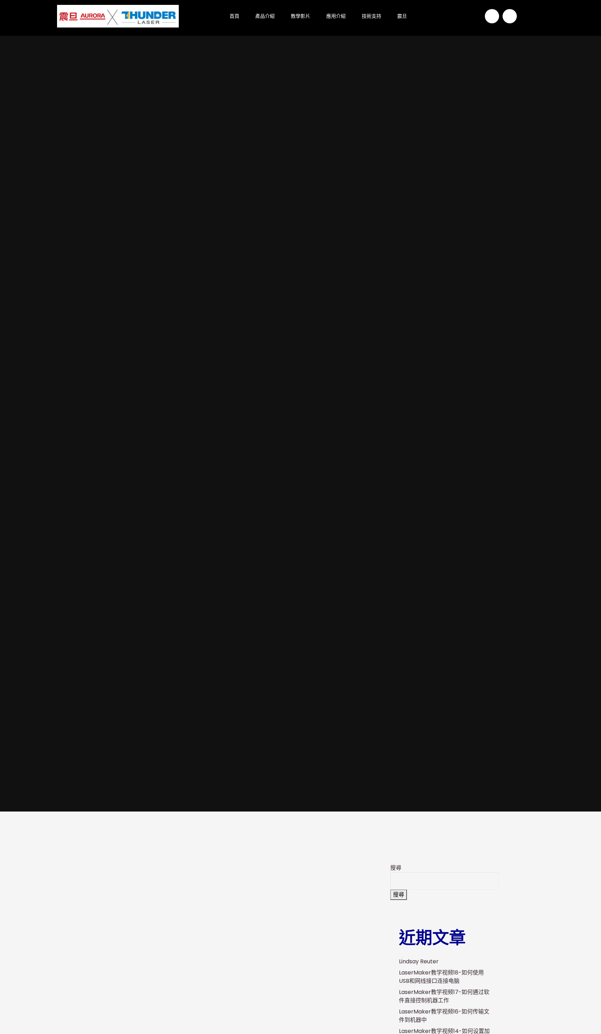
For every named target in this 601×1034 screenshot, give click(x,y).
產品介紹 (265, 16)
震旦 (402, 16)
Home (204, 496)
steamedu (242, 496)
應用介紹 (336, 16)
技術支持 (371, 16)
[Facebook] (492, 16)
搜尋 (395, 868)
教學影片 (300, 16)
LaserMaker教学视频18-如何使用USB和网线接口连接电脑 (441, 977)
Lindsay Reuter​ (419, 961)
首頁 (234, 16)
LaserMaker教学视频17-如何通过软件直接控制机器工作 (444, 996)
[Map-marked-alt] (510, 16)
